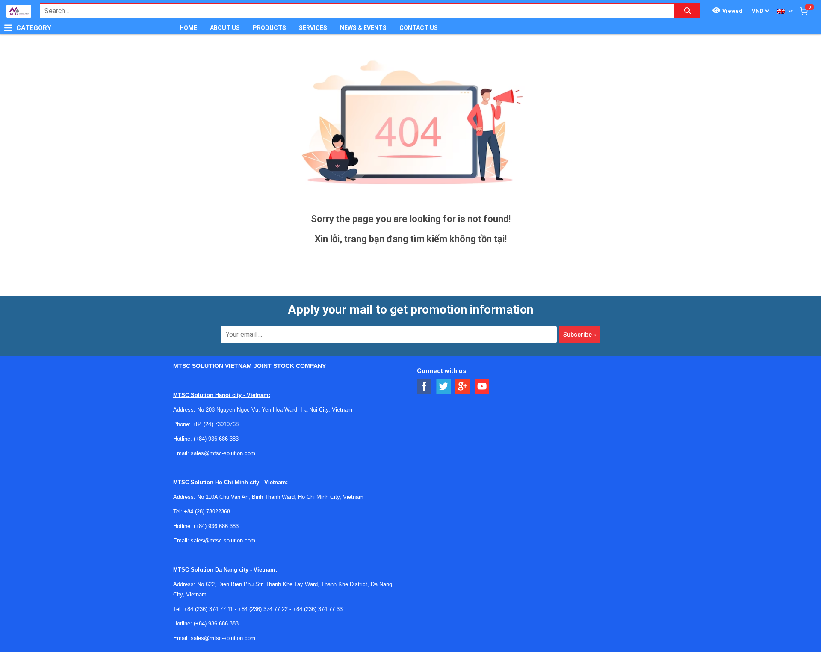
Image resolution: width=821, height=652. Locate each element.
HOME (188, 27)
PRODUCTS (269, 27)
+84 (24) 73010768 (215, 424)
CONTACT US (418, 27)
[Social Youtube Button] (482, 386)
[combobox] (353, 10)
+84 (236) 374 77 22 (263, 609)
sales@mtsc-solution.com (223, 453)
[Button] (8, 27)
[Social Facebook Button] (424, 386)
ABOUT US (225, 27)
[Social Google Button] (462, 386)
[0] (804, 10)
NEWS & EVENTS (363, 27)
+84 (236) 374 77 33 (318, 609)
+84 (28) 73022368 (207, 511)
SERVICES (313, 27)
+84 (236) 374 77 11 (208, 609)
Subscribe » (579, 334)
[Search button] (687, 10)
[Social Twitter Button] (443, 386)
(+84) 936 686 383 (216, 439)
